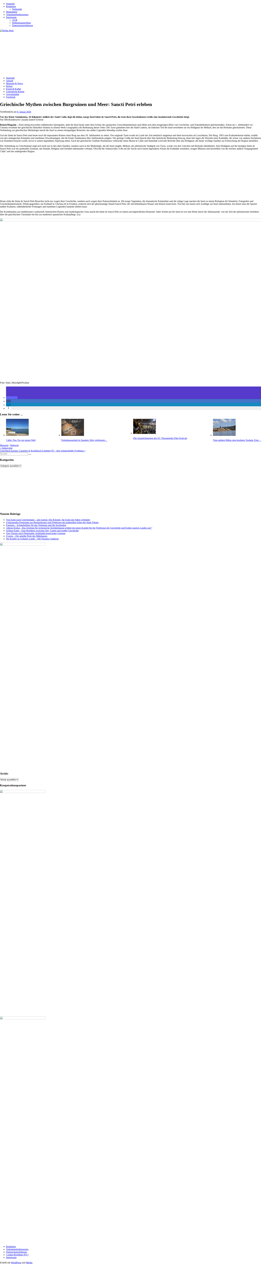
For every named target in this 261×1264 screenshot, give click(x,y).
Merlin (29, 1262)
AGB (14, 20)
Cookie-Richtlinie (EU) (17, 1254)
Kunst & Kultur (13, 89)
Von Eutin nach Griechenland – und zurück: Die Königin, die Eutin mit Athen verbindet (48, 519)
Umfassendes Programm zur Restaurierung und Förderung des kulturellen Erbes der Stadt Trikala (52, 522)
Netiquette (17, 9)
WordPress (16, 1262)
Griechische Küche (15, 91)
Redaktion (11, 6)
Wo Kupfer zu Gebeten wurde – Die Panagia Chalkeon (32, 538)
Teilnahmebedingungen (17, 14)
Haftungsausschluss (21, 22)
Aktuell (9, 80)
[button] (11, 397)
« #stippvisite (6, 448)
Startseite (10, 3)
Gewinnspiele (12, 94)
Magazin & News (14, 83)
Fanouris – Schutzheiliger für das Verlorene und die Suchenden (36, 525)
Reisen (9, 86)
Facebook (10, 97)
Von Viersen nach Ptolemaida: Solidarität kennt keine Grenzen (35, 533)
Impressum (11, 17)
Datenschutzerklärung (22, 25)
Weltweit (14, 445)
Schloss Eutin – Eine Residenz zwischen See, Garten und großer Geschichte (42, 530)
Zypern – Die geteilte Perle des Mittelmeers (26, 536)
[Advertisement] (90, 53)
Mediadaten (11, 12)
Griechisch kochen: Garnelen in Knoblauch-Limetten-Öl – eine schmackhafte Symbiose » (42, 450)
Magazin (4, 445)
